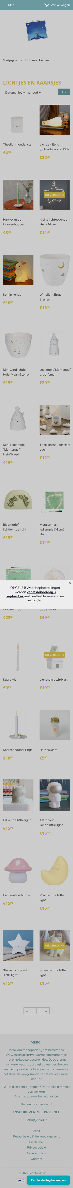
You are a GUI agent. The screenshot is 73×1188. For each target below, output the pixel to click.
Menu (12, 5)
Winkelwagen (60, 5)
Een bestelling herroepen (48, 1180)
